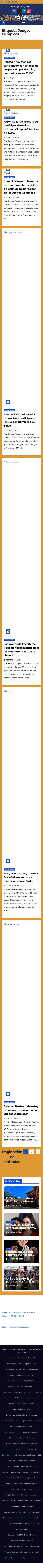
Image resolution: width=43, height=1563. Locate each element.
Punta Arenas (12, 1364)
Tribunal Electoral (11, 1552)
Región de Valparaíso (14, 1483)
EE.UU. (38, 1392)
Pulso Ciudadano (14, 1381)
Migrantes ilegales (30, 1483)
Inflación (35, 1558)
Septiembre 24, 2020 (15, 886)
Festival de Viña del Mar (11, 1472)
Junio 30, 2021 (12, 137)
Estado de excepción (21, 1398)
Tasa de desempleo (32, 1518)
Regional (10, 1195)
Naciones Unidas (13, 1466)
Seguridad (33, 1415)
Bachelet (11, 1375)
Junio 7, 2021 (12, 430)
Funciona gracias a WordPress (14, 1349)
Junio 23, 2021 (12, 197)
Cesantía (30, 1438)
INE (11, 1426)
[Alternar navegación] (23, 23)
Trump (33, 1375)
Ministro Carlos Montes (19, 1501)
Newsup (35, 1349)
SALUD (9, 1248)
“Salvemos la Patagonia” (12, 1512)
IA (35, 1364)
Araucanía (15, 1489)
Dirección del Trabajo (17, 1438)
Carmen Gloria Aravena (13, 1523)
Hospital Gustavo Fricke (14, 1495)
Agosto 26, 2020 (13, 1118)
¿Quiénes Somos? (10, 1301)
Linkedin (7, 1358)
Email (14, 1358)
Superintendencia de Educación (22, 1506)
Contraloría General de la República (21, 1403)
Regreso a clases (30, 1449)
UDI (20, 1364)
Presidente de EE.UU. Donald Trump (21, 1535)
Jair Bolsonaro (29, 1392)
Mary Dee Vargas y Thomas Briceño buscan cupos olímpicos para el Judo (21, 877)
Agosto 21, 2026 (15, 1259)
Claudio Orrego (7, 1455)
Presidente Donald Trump (23, 1426)
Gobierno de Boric (28, 1386)
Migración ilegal (32, 1478)
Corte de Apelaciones (14, 1449)
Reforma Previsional (28, 1466)
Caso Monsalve (35, 1501)
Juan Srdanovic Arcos (31, 1512)
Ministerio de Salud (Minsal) (25, 1455)
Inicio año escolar (32, 1546)
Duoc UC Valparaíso (30, 1432)
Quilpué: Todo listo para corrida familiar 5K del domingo (20, 1281)
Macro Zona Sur (8, 1421)
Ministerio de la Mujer (29, 1443)
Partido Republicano (30, 1369)
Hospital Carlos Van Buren (13, 1518)
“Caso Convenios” (12, 1443)
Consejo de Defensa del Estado (21, 1541)
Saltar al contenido (8, 2)
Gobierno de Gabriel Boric (18, 1461)
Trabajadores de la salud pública (17, 1558)
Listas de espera (31, 1495)
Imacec (32, 1461)
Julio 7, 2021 (11, 78)
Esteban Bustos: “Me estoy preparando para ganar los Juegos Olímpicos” (21, 1110)
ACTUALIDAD (11, 1222)
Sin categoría (9, 58)
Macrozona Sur (13, 1386)
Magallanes (28, 1364)
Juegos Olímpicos (28, 1381)
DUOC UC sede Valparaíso (12, 1392)
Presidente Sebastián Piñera (28, 1358)
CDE (39, 1455)
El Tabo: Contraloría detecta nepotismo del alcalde (19, 1201)
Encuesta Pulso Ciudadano (14, 1546)
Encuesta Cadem (22, 1375)
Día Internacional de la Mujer (16, 1415)
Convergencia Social (31, 1523)
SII (17, 1421)
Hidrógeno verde (35, 1421)
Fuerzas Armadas (21, 1529)
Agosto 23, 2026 (16, 1205)
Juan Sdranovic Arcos (13, 1432)
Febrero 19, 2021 (13, 660)
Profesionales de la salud (14, 1478)
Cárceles (5, 1501)
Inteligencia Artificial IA (21, 1409)
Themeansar (21, 1352)
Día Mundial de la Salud (29, 1552)
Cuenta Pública (26, 1489)
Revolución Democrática (31, 1472)
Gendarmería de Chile (13, 1369)
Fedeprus (23, 1421)
